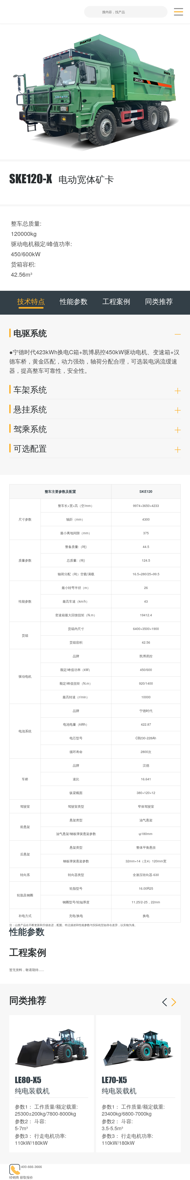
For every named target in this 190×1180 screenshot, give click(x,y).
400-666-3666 (31, 1166)
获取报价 (26, 1177)
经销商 (14, 1177)
